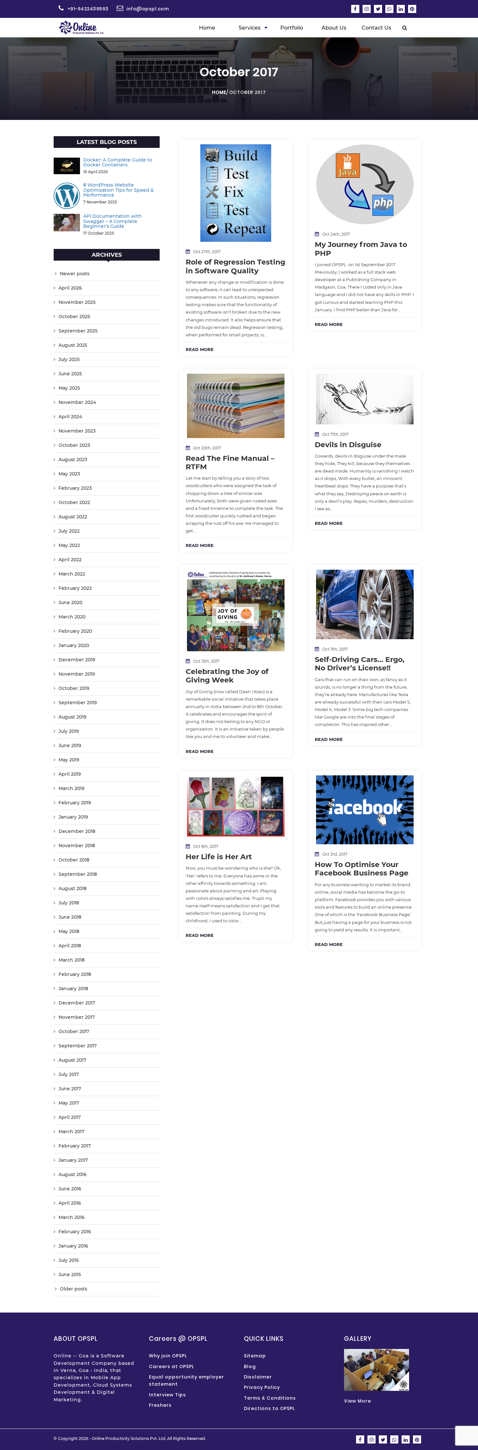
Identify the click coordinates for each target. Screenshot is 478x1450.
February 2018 (75, 974)
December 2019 (77, 660)
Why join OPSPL (168, 1356)
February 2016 (75, 1232)
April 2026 (70, 288)
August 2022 (73, 517)
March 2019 (72, 788)
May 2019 (69, 760)
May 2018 (69, 931)
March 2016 (72, 1217)
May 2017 (69, 1103)
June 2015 (70, 1274)
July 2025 (69, 359)
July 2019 (69, 731)
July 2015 (69, 1260)
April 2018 (70, 946)
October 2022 (74, 502)
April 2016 (70, 1203)
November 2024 (77, 402)
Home (207, 28)
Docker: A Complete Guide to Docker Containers (117, 162)
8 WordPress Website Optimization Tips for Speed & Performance (118, 190)
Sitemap (255, 1356)
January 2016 (73, 1246)
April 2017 (70, 1117)
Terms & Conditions (270, 1398)
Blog (250, 1366)
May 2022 (69, 545)
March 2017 (71, 1131)
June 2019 (70, 745)
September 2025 (78, 331)
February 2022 (75, 588)
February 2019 (75, 803)
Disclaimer (258, 1377)
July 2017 (69, 1074)
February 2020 (75, 631)
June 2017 (70, 1089)
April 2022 (70, 560)
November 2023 (77, 431)
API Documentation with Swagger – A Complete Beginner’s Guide (112, 221)
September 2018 (78, 874)
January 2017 (73, 1160)
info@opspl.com (147, 9)
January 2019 (73, 817)
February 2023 (75, 488)
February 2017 (75, 1146)
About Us (334, 28)
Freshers (160, 1405)
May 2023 (69, 474)
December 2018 (77, 831)
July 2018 (69, 903)
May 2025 (69, 388)
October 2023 (74, 445)
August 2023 (73, 459)
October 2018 (74, 860)
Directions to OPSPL (269, 1408)
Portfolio (291, 28)
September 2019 (78, 703)
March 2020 (72, 617)
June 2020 (70, 602)
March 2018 (72, 960)
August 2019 (72, 717)
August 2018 (72, 888)
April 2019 (70, 774)
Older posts (73, 1289)
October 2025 (74, 316)
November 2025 (77, 302)
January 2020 (74, 645)
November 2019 (77, 674)
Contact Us (376, 28)
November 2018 (77, 845)
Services (249, 28)
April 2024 (70, 417)
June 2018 (70, 917)
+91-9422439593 (88, 9)
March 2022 (72, 574)
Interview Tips (167, 1395)
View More (357, 1401)
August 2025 (73, 345)
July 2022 (69, 531)
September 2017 (78, 1046)
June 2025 (70, 374)
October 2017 (74, 1031)
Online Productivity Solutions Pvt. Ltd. (129, 1438)
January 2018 (73, 988)
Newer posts (74, 274)
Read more (200, 349)
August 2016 (72, 1174)
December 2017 (77, 1003)
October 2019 (74, 688)
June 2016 (70, 1189)
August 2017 (72, 1060)
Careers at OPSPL (171, 1366)
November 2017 (77, 1017)
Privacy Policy (262, 1387)
